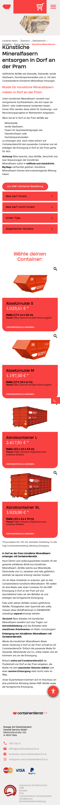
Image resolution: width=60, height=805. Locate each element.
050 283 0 (14, 743)
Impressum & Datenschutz (33, 785)
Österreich (25, 41)
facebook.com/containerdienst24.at (28, 754)
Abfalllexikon (26, 798)
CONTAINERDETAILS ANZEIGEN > (20, 327)
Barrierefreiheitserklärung (32, 801)
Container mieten (10, 41)
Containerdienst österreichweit (35, 796)
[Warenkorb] (41, 9)
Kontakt (23, 790)
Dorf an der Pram (21, 44)
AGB (21, 788)
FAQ (21, 793)
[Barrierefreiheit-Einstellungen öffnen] (53, 691)
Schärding (6, 44)
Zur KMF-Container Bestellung (25, 186)
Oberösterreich (39, 41)
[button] (53, 6)
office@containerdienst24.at (24, 748)
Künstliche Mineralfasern (43, 44)
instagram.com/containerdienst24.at (28, 759)
